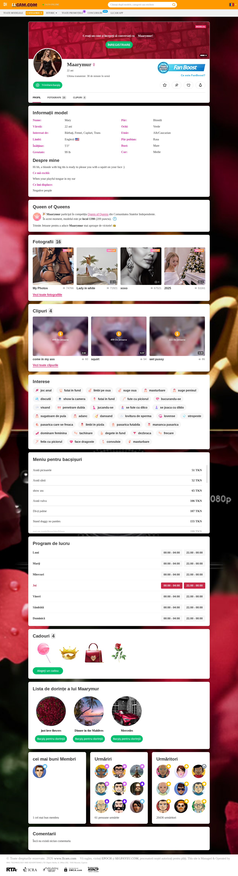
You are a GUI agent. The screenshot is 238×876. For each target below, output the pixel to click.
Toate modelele (13, 13)
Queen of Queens (98, 214)
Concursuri (95, 13)
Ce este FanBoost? (193, 75)
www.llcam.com (65, 858)
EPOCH (107, 858)
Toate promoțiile (72, 13)
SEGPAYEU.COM (126, 858)
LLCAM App (117, 13)
